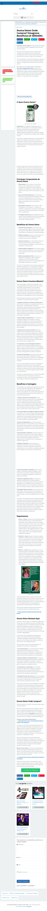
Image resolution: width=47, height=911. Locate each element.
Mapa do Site (14, 897)
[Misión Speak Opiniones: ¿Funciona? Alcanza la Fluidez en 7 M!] (23, 819)
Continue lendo (22, 807)
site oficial (31, 713)
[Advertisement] (31, 86)
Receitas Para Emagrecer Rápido (17, 893)
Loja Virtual (4, 893)
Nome (19, 857)
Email (19, 864)
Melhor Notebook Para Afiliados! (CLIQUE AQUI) (7, 71)
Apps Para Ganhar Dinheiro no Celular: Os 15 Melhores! (23, 802)
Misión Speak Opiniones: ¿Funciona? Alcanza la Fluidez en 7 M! (22, 829)
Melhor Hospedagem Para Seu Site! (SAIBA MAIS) (7, 80)
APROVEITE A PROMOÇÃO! (31, 770)
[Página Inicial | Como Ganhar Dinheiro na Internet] (23, 8)
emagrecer (32, 47)
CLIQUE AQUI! (36, 2)
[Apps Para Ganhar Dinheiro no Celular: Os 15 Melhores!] (23, 792)
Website (22, 872)
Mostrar (29, 96)
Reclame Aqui (26, 632)
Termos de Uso (5, 897)
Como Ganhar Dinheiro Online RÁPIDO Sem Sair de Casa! (37, 802)
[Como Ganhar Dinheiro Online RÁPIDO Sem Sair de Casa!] (38, 792)
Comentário (20, 844)
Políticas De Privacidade (31, 893)
